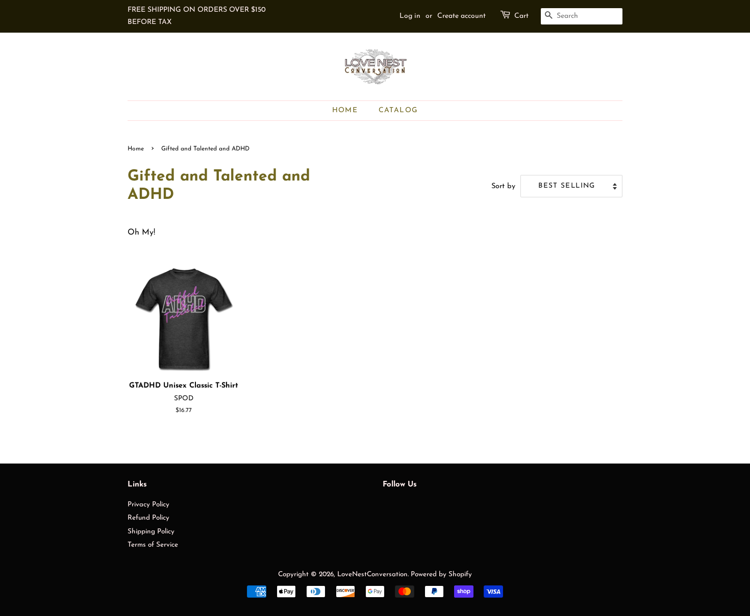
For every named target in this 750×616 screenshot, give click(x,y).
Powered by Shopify (441, 574)
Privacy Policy (148, 504)
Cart (521, 16)
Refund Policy (148, 518)
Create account (461, 16)
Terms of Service (153, 545)
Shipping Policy (151, 531)
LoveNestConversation (372, 574)
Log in (409, 16)
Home (345, 110)
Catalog (398, 110)
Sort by (503, 186)
